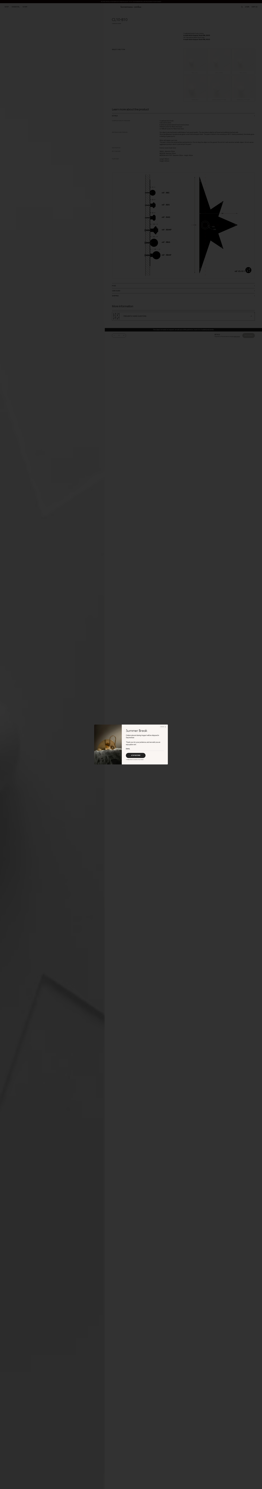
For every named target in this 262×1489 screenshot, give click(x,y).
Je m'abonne (135, 755)
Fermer (162, 726)
